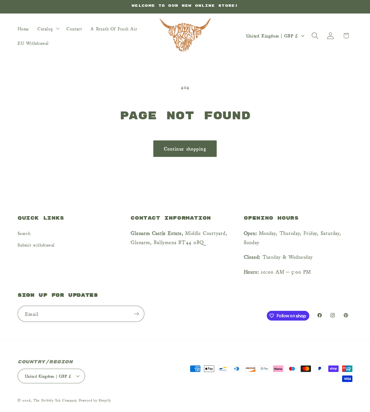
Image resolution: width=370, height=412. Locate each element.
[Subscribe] (136, 314)
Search (24, 232)
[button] (47, 28)
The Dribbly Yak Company (55, 400)
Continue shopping (185, 148)
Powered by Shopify (95, 400)
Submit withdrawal (36, 244)
